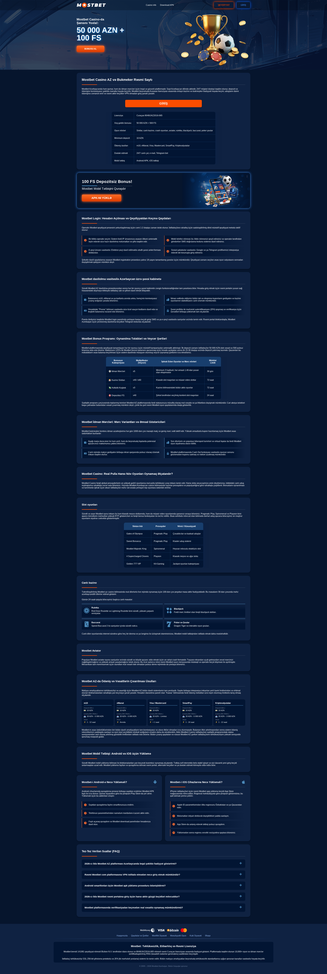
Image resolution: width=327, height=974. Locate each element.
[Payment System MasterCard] (184, 930)
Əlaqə (208, 936)
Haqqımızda (122, 936)
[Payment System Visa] (161, 930)
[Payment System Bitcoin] (173, 930)
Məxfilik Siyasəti (159, 936)
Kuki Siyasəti (196, 936)
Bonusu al (90, 49)
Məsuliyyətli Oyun (178, 936)
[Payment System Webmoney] (147, 930)
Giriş (243, 5)
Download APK (167, 5)
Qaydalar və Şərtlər (140, 936)
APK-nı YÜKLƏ (101, 198)
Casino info (151, 5)
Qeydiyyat (224, 5)
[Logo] (91, 5)
